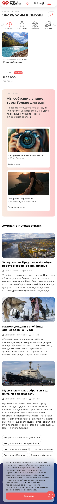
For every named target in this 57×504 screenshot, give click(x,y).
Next (54, 24)
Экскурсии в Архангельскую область (22, 437)
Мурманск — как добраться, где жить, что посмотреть (25, 392)
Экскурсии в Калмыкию (15, 449)
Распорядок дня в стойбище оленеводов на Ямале (22, 328)
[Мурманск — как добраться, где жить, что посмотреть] (28, 373)
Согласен (29, 496)
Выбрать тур (14, 164)
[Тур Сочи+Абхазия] (15, 44)
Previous (2, 24)
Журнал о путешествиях (22, 225)
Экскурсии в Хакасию (41, 455)
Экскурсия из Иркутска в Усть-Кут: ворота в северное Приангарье (27, 264)
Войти (37, 3)
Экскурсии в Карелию (42, 449)
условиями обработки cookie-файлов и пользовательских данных (27, 476)
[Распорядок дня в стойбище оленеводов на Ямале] (28, 309)
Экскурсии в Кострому (15, 455)
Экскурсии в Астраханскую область (21, 443)
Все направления (16, 207)
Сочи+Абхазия (12, 62)
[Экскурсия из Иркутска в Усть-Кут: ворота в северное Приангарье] (28, 245)
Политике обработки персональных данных (23, 483)
